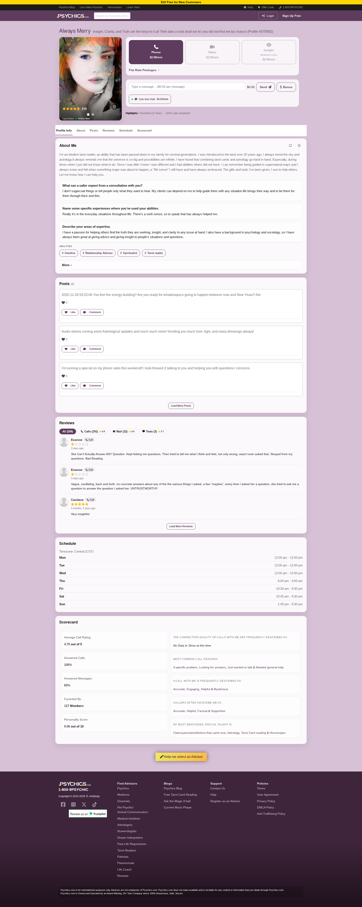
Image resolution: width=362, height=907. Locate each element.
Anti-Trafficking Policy (271, 813)
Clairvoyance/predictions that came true (199, 732)
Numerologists (126, 831)
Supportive (218, 711)
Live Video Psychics (91, 7)
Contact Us (217, 788)
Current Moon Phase (177, 807)
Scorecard (144, 130)
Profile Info (64, 130)
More (66, 265)
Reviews (109, 130)
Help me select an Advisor (183, 757)
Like (73, 312)
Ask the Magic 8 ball (177, 801)
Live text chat (153, 99)
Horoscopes (115, 7)
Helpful (205, 689)
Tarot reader (155, 253)
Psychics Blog (67, 7)
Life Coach (124, 869)
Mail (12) (125, 431)
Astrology (233, 732)
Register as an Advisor (225, 801)
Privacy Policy (266, 801)
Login (270, 15)
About (80, 130)
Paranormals (125, 863)
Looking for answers (212, 667)
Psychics (123, 788)
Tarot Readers (126, 850)
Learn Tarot (133, 7)
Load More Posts (181, 405)
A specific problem (185, 667)
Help (250, 7)
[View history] (299, 145)
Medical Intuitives (128, 818)
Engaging (193, 689)
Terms (261, 788)
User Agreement (268, 794)
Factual (202, 711)
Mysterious (221, 689)
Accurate (179, 689)
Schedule (126, 130)
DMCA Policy (265, 807)
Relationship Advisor (99, 253)
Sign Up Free (291, 15)
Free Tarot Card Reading (180, 794)
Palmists (122, 856)
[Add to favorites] (114, 107)
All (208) (67, 431)
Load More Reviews (181, 526)
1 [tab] (88, 114)
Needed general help (270, 667)
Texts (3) (155, 431)
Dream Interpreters (130, 837)
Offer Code (267, 7)
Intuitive (70, 253)
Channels (123, 801)
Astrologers (124, 824)
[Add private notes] (290, 145)
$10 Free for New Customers (181, 2)
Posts (94, 130)
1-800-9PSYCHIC (292, 7)
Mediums (123, 794)
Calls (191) (94, 431)
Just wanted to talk (240, 667)
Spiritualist (130, 253)
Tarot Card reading (253, 732)
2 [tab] (93, 114)
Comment (95, 312)
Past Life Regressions (131, 844)
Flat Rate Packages (142, 70)
